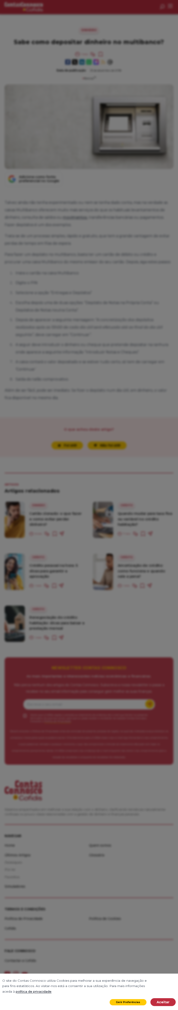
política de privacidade (33, 991)
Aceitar (163, 1002)
